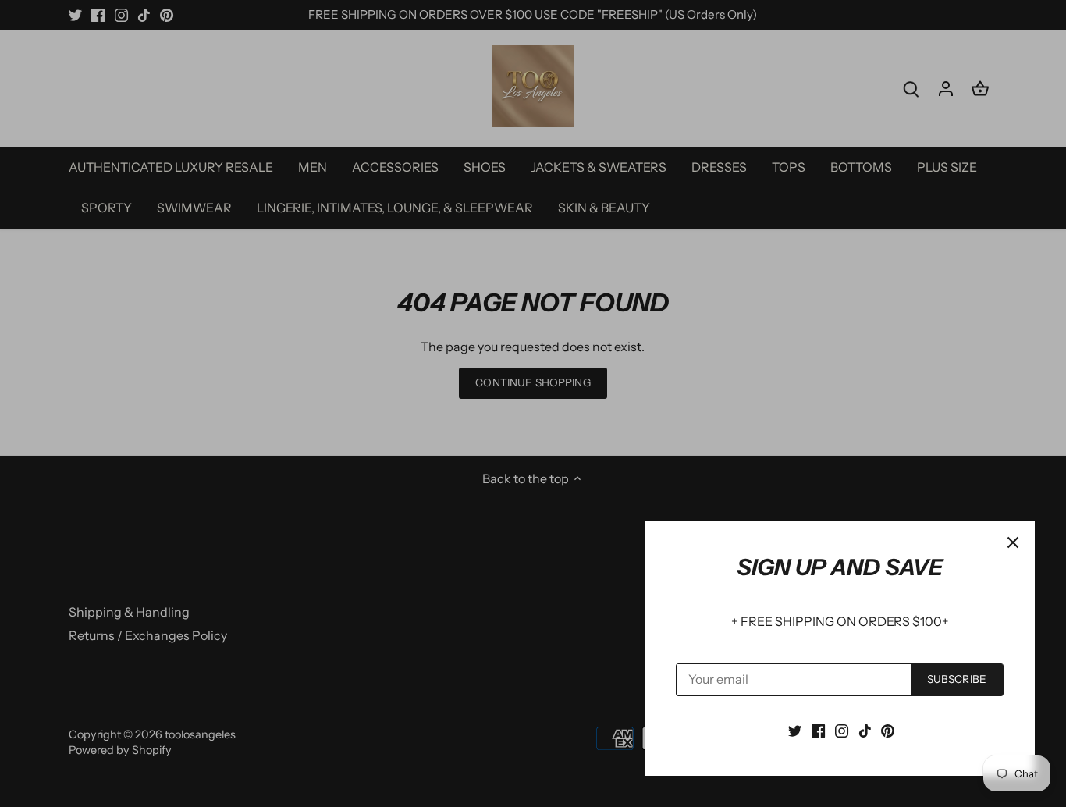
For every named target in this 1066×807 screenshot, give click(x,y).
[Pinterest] (887, 729)
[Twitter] (794, 729)
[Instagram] (841, 729)
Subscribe (956, 679)
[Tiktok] (865, 729)
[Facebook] (818, 729)
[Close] (1013, 542)
